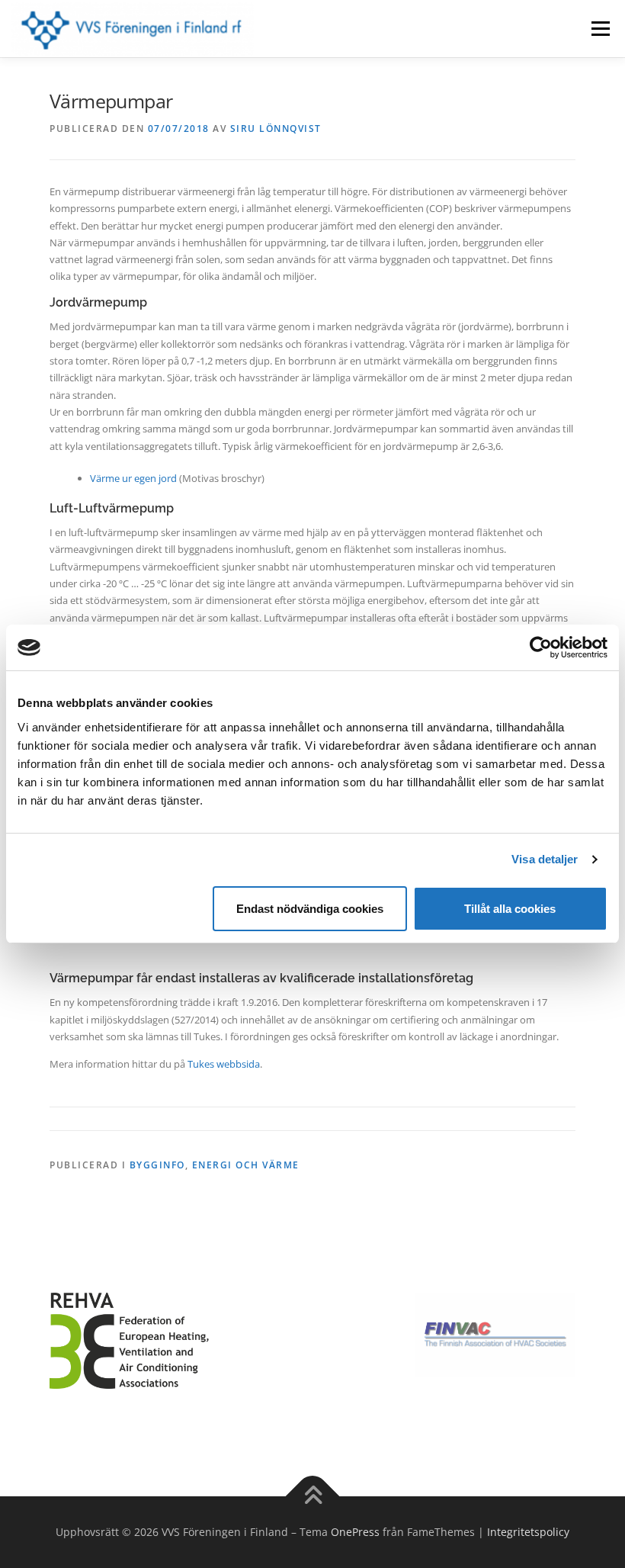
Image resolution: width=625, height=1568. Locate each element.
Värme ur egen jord (133, 478)
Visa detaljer (544, 859)
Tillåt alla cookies (510, 908)
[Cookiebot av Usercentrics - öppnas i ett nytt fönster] (540, 647)
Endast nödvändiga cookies (309, 908)
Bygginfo (157, 1164)
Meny (600, 28)
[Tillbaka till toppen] (313, 1497)
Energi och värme (246, 1164)
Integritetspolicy (528, 1532)
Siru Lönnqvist (276, 128)
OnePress (355, 1532)
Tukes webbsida (224, 1064)
